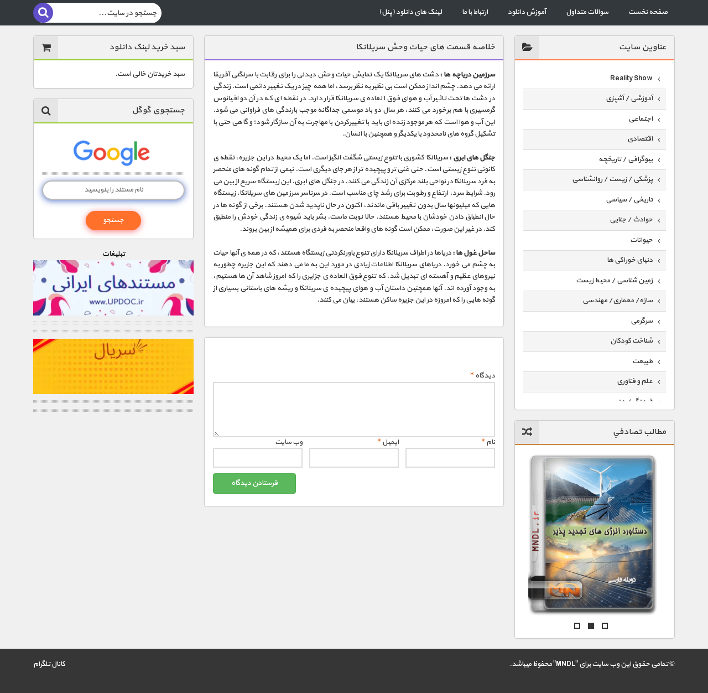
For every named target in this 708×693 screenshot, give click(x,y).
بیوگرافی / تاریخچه (625, 159)
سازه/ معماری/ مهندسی (617, 300)
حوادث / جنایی (631, 219)
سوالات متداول (587, 12)
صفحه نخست (648, 12)
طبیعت (642, 361)
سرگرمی (642, 321)
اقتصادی (640, 138)
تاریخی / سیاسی (629, 199)
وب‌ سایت (289, 442)
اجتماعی (640, 119)
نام (488, 442)
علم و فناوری (635, 381)
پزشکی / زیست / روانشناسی (612, 179)
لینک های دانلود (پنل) (410, 12)
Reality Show (631, 78)
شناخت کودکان (631, 340)
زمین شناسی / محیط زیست (614, 280)
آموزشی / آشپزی (629, 98)
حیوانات (641, 240)
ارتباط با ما (475, 12)
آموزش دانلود (527, 12)
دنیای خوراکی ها (630, 260)
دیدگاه (482, 375)
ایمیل (388, 442)
